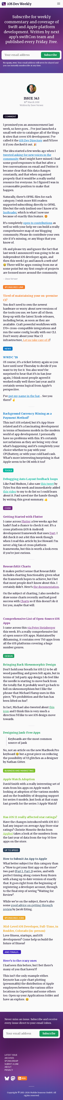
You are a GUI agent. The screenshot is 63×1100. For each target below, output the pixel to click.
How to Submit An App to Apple (25, 859)
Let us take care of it (36, 340)
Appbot (8, 833)
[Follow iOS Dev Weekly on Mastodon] (13, 1079)
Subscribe (50, 55)
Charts (24, 601)
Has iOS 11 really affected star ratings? (30, 817)
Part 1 (19, 871)
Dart (52, 533)
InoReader (10, 212)
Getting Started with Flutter (23, 516)
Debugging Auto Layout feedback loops (30, 479)
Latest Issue (11, 1055)
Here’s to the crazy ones (20, 960)
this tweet (47, 484)
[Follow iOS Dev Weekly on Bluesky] (7, 1079)
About (8, 1067)
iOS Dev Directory (30, 140)
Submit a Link (12, 1064)
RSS (24, 1078)
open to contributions (37, 223)
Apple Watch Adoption (19, 779)
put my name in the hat (24, 396)
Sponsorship (11, 1061)
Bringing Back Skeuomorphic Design (29, 664)
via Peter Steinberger (41, 627)
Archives (9, 1058)
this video (9, 491)
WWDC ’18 (10, 357)
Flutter (26, 521)
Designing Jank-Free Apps (21, 732)
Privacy (9, 1070)
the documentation (46, 587)
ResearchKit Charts (17, 566)
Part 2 (28, 871)
